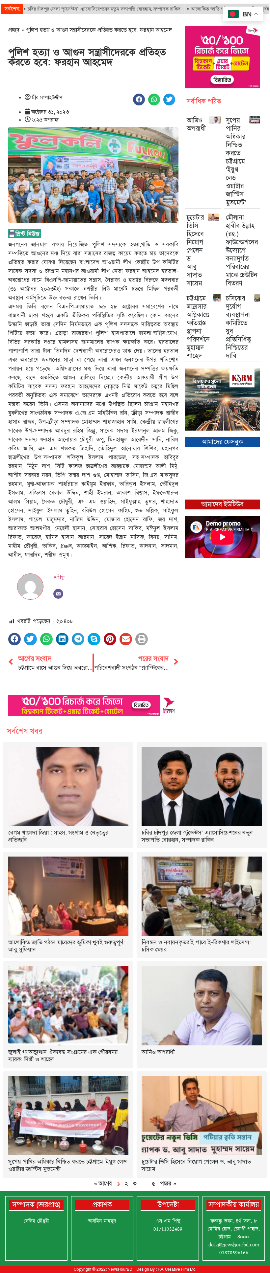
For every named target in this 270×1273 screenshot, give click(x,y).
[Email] (58, 594)
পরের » (168, 1183)
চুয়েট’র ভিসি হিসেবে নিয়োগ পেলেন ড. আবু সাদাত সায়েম (195, 250)
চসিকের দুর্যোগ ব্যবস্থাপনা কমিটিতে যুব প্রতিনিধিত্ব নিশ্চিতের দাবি (238, 327)
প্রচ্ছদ (14, 30)
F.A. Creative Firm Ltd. (177, 1269)
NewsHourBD (120, 1269)
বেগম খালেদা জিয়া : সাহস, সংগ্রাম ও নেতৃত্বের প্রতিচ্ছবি (58, 836)
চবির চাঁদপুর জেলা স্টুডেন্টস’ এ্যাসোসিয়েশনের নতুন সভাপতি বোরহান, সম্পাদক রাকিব (197, 836)
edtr (59, 577)
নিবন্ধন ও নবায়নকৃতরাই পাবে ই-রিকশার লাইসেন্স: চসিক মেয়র (196, 945)
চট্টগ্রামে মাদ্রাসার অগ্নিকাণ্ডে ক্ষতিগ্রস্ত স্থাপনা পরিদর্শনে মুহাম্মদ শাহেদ (198, 327)
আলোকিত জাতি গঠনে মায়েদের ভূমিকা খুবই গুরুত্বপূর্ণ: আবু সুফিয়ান (66, 945)
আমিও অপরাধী (196, 124)
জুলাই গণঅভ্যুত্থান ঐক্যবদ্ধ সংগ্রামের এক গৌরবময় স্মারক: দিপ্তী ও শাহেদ (63, 1055)
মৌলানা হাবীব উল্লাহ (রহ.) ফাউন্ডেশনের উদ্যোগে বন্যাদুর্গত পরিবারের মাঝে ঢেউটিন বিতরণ (242, 250)
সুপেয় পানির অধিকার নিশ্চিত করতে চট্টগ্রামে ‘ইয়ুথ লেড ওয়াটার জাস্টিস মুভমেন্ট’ (236, 161)
